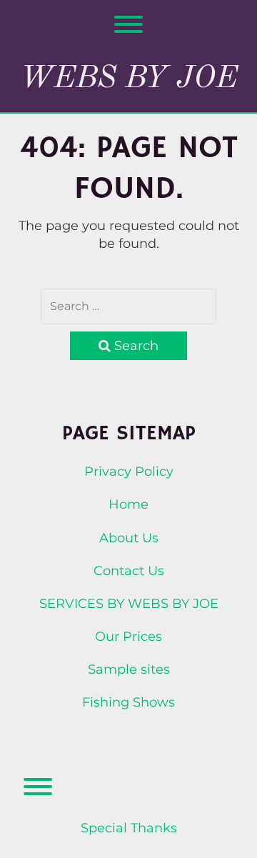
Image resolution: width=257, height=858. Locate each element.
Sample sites (129, 669)
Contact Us (129, 571)
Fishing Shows (128, 702)
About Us (128, 538)
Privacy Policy (128, 471)
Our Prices (128, 636)
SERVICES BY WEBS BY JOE (128, 604)
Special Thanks (129, 828)
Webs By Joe (129, 78)
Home (128, 504)
